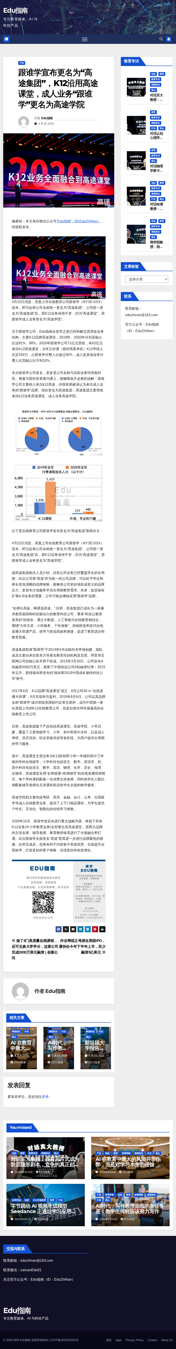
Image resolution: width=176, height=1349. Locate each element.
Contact (152, 1340)
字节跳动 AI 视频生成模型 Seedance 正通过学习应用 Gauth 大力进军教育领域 (41, 1211)
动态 (153, 74)
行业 (26, 1031)
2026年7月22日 (108, 1219)
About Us (167, 1340)
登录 (45, 1096)
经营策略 (126, 1153)
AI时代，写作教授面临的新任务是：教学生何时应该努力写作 (130, 1208)
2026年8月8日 (108, 1172)
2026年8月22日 (24, 1172)
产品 (22, 63)
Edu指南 (15, 10)
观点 (14, 1037)
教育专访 (155, 79)
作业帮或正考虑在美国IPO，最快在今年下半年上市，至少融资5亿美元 (82, 946)
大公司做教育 (39, 1200)
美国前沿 (16, 1031)
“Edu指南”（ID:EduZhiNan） (78, 221)
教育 (162, 74)
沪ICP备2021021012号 (64, 1340)
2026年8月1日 (23, 1219)
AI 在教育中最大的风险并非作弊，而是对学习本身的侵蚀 (128, 1161)
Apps (118, 1340)
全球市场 (16, 1200)
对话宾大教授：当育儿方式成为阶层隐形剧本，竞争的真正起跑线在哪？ (45, 1164)
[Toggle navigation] (84, 39)
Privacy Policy (135, 1340)
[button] (161, 39)
